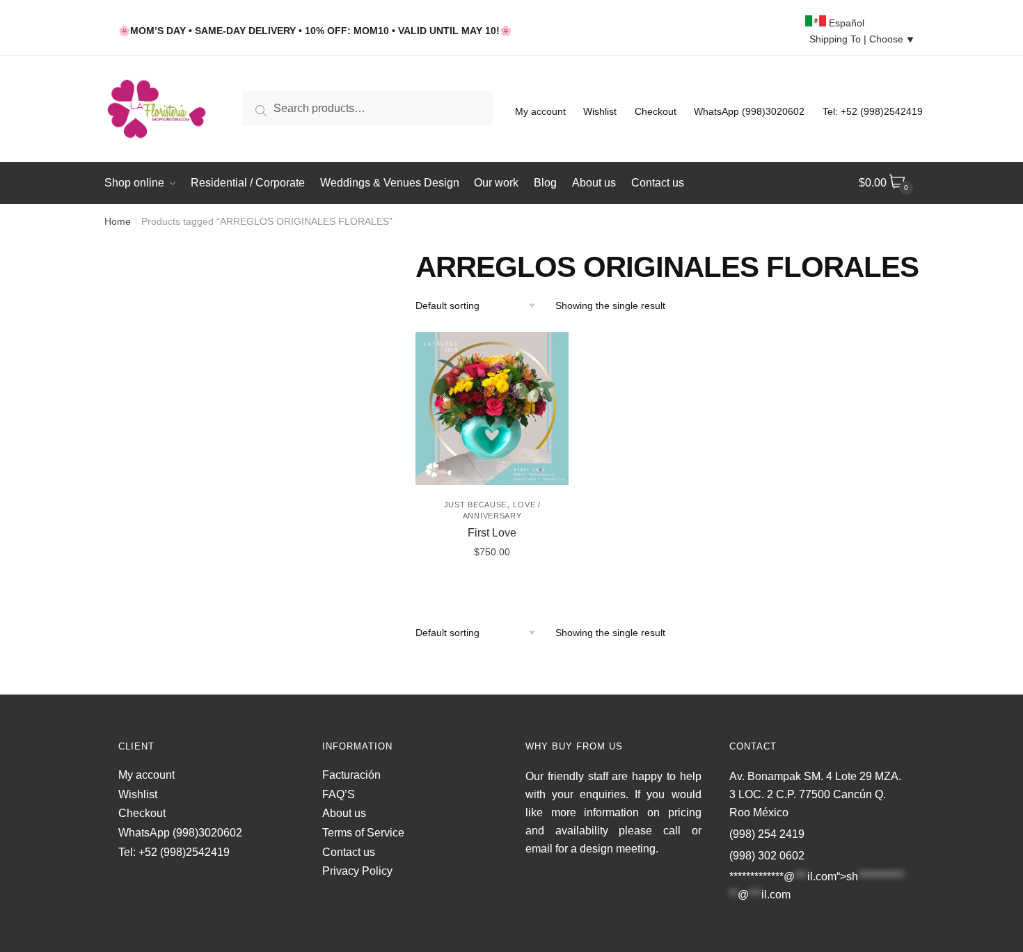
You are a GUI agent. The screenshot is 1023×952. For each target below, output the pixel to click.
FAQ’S (338, 794)
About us (344, 813)
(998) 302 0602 (766, 856)
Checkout (655, 111)
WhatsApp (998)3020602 (749, 111)
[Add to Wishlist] (551, 349)
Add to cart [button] (492, 583)
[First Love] (492, 408)
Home (117, 221)
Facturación (351, 775)
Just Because (475, 504)
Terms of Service (363, 833)
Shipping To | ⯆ (861, 39)
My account (540, 111)
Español (845, 23)
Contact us (348, 852)
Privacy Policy (357, 871)
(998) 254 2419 (766, 834)
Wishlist (600, 111)
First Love (492, 533)
